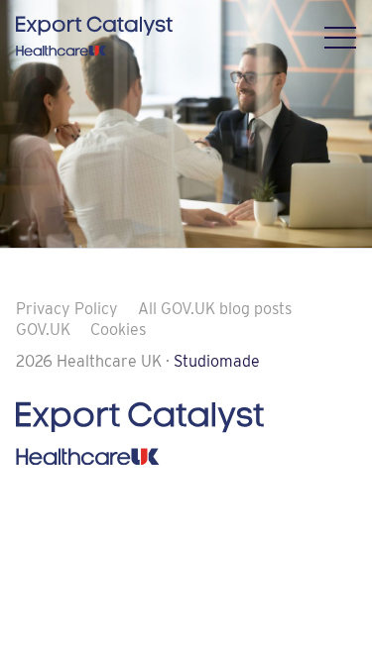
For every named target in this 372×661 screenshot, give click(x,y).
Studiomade (217, 361)
